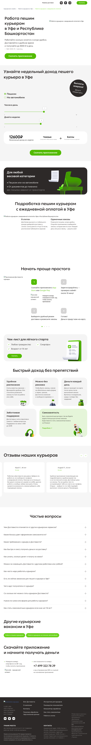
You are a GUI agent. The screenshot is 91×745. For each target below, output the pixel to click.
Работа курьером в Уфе (25, 9)
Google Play (45, 290)
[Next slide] (85, 455)
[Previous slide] (81, 455)
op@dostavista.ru (26, 740)
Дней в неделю (12, 117)
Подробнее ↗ (47, 428)
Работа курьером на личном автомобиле (42, 635)
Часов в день (11, 105)
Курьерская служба (10, 9)
